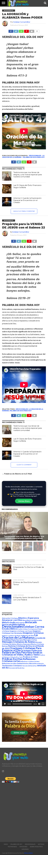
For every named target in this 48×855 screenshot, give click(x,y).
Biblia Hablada (20, 622)
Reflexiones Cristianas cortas (18, 660)
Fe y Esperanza (32, 629)
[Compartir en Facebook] (11, 31)
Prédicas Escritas (12, 658)
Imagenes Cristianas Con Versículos (21, 632)
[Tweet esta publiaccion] (18, 161)
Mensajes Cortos (30, 640)
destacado (31, 622)
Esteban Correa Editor (22, 22)
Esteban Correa (33, 626)
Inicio (6, 844)
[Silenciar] (39, 704)
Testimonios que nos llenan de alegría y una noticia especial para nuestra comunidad (27, 174)
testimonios (40, 663)
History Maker (28, 853)
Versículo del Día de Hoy (16, 668)
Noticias (5, 646)
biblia (40, 620)
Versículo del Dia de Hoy (29, 665)
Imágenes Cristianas (33, 632)
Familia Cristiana (23, 629)
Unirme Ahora (24, 501)
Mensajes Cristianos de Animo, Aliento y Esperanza (22, 643)
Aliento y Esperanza (28, 618)
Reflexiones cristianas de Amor (30, 661)
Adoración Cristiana (10, 618)
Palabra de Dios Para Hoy (34, 157)
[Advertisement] (24, 812)
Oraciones (23, 846)
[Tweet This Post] (18, 241)
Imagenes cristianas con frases (21, 631)
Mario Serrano (17, 640)
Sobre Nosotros (36, 846)
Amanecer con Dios (12, 620)
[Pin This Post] (29, 241)
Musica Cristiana (37, 644)
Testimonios (12, 846)
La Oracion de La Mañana (20, 636)
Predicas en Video (30, 657)
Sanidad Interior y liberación (26, 663)
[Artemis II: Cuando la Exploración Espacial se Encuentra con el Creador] (6, 201)
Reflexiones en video (9, 663)
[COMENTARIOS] (37, 31)
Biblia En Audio (8, 622)
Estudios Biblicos (10, 629)
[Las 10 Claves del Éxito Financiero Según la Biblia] (6, 189)
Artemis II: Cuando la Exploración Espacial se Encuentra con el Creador (27, 200)
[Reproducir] (5, 704)
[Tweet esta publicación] (16, 31)
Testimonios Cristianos (12, 665)
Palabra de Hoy (16, 844)
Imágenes (25, 849)
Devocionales (35, 155)
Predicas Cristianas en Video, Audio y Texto (22, 653)
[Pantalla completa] (43, 704)
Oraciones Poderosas (31, 650)
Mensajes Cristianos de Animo (18, 641)
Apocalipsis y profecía (30, 620)
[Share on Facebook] (13, 241)
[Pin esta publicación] (26, 31)
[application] (24, 694)
